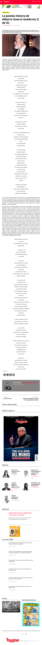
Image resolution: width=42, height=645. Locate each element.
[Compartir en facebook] (4, 374)
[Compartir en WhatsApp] (10, 374)
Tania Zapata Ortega (7, 25)
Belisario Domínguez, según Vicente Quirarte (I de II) (30, 399)
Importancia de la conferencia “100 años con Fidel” (20, 514)
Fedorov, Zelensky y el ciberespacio (14, 497)
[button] (5, 7)
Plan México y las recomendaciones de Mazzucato (35, 484)
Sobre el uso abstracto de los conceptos (15, 471)
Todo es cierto (8, 398)
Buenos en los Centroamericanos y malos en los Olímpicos (36, 472)
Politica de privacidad (34, 640)
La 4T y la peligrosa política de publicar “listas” (15, 485)
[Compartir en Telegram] (13, 374)
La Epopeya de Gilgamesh (11, 610)
